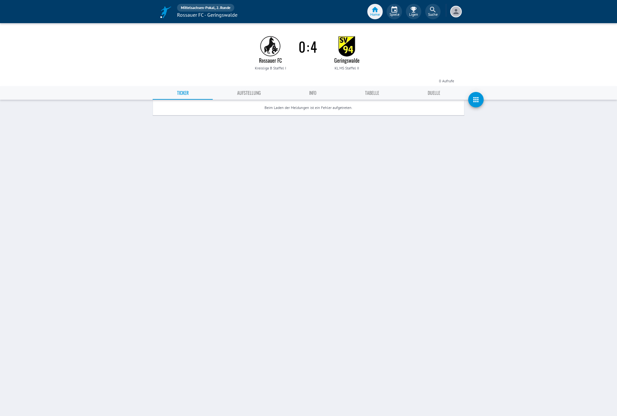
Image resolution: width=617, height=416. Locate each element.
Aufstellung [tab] (249, 92)
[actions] (476, 99)
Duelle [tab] (434, 92)
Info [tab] (313, 92)
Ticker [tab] (183, 92)
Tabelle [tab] (372, 92)
